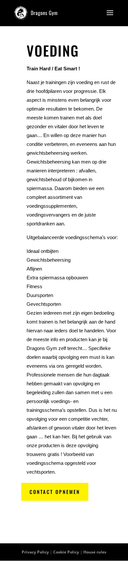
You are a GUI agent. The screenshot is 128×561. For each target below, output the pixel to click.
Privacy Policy (35, 552)
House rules (94, 552)
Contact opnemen (55, 491)
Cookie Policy (66, 552)
